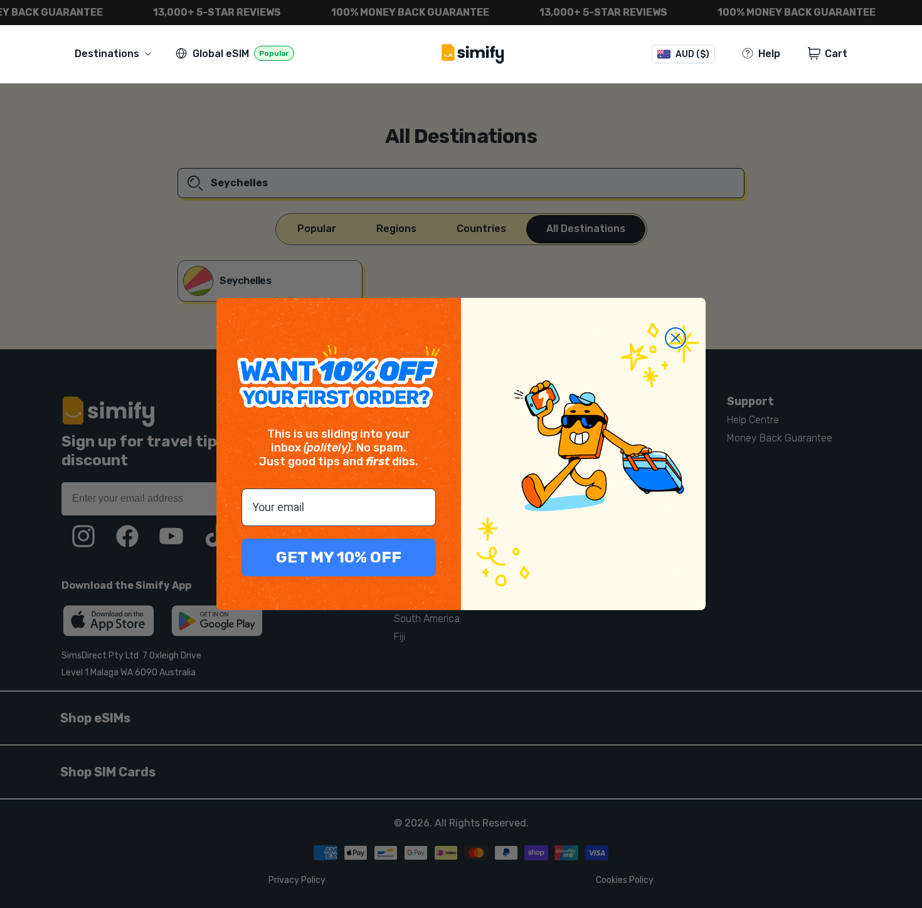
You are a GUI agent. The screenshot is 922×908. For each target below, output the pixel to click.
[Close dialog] (675, 338)
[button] (115, 54)
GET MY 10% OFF (338, 557)
